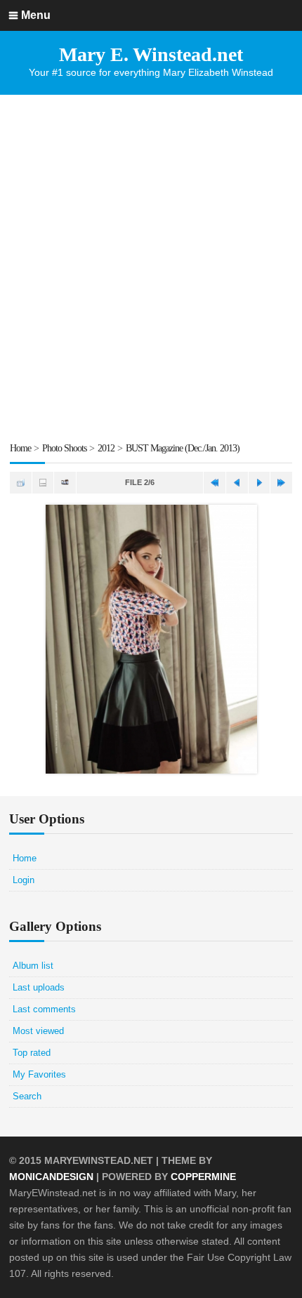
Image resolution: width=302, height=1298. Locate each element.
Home (20, 448)
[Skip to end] (281, 483)
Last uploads (39, 987)
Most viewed (38, 1031)
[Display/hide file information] (43, 483)
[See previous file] (237, 483)
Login (23, 880)
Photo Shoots (64, 448)
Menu (36, 15)
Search (27, 1096)
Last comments (44, 1009)
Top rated (32, 1052)
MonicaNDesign (51, 1176)
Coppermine (203, 1176)
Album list (33, 965)
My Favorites (39, 1074)
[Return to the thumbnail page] (21, 483)
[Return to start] (214, 483)
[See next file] (259, 483)
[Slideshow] (65, 483)
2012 (106, 448)
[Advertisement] (151, 267)
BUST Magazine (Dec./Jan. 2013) (182, 448)
